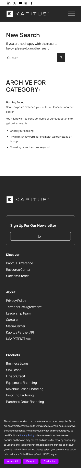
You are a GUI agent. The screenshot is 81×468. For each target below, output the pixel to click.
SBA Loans (13, 370)
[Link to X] (14, 3)
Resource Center (18, 269)
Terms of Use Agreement (23, 307)
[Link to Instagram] (26, 3)
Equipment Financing (21, 382)
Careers (11, 319)
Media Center (15, 326)
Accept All (12, 461)
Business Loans (17, 363)
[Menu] (69, 14)
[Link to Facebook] (32, 3)
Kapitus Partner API (20, 332)
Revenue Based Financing (24, 389)
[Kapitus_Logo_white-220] (33, 14)
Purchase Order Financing (25, 401)
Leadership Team (18, 313)
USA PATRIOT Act (18, 339)
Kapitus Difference (19, 263)
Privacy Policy (26, 435)
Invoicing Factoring (20, 395)
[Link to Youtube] (20, 3)
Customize (49, 461)
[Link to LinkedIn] (9, 3)
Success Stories (17, 276)
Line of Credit (15, 376)
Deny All (30, 461)
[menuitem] (69, 14)
